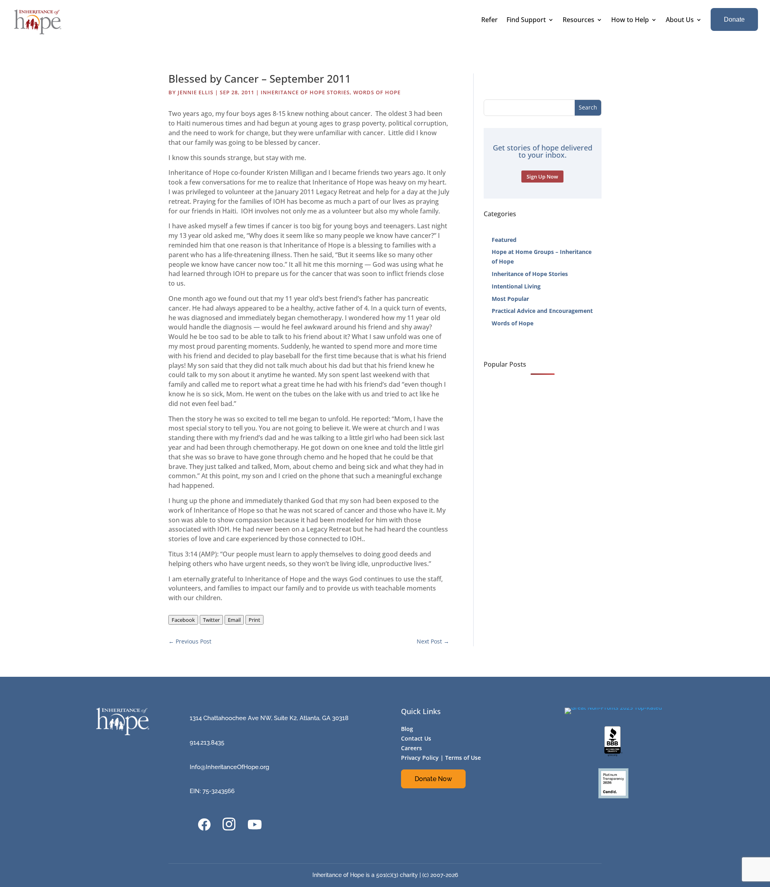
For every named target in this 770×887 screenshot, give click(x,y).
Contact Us (416, 738)
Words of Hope (377, 92)
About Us (680, 20)
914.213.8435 (207, 742)
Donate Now (433, 779)
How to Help (630, 20)
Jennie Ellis (195, 92)
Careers (411, 748)
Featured (504, 240)
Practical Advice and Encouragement (542, 311)
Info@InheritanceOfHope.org (229, 767)
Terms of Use (463, 757)
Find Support (526, 20)
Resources (578, 20)
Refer (489, 20)
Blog (407, 729)
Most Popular (510, 298)
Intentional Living (516, 286)
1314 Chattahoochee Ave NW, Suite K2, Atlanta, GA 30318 (269, 718)
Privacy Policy (420, 757)
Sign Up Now (542, 176)
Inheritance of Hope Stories (305, 92)
